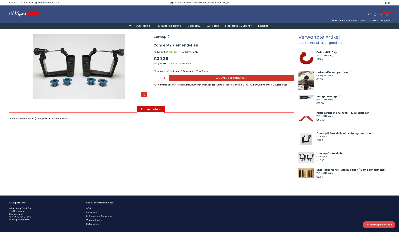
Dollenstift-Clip (326, 52)
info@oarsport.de (21, 219)
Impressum (92, 212)
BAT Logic (213, 26)
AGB (88, 208)
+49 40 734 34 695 (22, 2)
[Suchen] (369, 14)
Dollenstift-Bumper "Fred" (333, 72)
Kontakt (263, 26)
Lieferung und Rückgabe (99, 216)
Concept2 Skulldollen (330, 153)
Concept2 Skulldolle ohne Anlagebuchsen (343, 133)
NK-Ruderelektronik (169, 26)
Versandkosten (183, 63)
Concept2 (194, 26)
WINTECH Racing (139, 26)
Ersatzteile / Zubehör (238, 26)
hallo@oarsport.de (48, 2)
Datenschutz (92, 223)
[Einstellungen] (375, 14)
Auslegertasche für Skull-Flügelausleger (342, 113)
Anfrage (203, 71)
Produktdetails (151, 109)
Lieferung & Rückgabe (182, 71)
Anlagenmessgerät (328, 96)
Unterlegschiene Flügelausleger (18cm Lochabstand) (351, 170)
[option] (79, 66)
